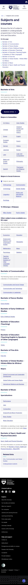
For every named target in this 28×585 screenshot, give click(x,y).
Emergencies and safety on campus (10, 546)
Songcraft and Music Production (12, 413)
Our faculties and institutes (8, 503)
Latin (4, 154)
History (18, 146)
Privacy (16, 570)
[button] (26, 2)
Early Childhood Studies (8, 316)
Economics (6, 235)
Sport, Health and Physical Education (11, 441)
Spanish (5, 169)
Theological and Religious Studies (20, 169)
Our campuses (5, 509)
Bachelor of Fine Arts (8, 56)
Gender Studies (20, 188)
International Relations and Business (13, 384)
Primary (3, 329)
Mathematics (7, 248)
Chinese (5, 129)
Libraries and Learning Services (9, 512)
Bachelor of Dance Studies (10, 46)
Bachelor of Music (7, 63)
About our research (6, 506)
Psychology (6, 252)
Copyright (11, 570)
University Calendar (6, 525)
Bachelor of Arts (7, 42)
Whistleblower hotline (7, 559)
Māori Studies (7, 212)
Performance (7, 401)
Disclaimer (3, 572)
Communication (20, 185)
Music (18, 248)
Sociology (6, 200)
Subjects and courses (12, 15)
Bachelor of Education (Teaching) (12, 50)
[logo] (14, 7)
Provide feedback (6, 556)
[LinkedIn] (6, 492)
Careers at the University (8, 528)
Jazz (4, 405)
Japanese (6, 150)
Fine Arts (3, 356)
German (5, 146)
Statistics (19, 252)
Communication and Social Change (13, 284)
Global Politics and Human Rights (13, 380)
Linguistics (6, 194)
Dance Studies (5, 303)
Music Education (8, 420)
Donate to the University (8, 549)
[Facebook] (3, 492)
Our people (4, 522)
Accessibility (4, 570)
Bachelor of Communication (10, 44)
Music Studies (7, 416)
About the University (7, 499)
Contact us (4, 539)
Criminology (6, 188)
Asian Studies (20, 123)
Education (19, 235)
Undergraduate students (10, 464)
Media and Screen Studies (6, 161)
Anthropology (7, 185)
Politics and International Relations (19, 194)
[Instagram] (10, 492)
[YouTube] (13, 492)
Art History (6, 123)
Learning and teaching (7, 516)
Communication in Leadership (12, 292)
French (18, 141)
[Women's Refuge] (3, 566)
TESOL (3, 345)
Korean (18, 150)
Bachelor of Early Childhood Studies (13, 48)
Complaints (4, 552)
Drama (5, 136)
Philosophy (19, 161)
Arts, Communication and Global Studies (12, 460)
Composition (7, 409)
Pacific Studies (20, 212)
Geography (19, 242)
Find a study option (6, 519)
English (18, 136)
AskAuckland (5, 543)
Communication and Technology (12, 288)
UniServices (5, 532)
